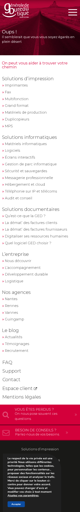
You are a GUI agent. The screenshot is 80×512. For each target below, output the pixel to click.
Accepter (16, 504)
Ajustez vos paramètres (23, 495)
